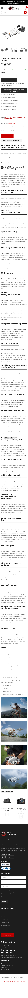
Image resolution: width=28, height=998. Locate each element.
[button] (7, 814)
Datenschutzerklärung (7, 894)
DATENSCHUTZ (23, 983)
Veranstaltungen (5, 925)
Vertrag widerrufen (8, 935)
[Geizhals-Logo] (6, 868)
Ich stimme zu (6, 897)
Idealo (2, 128)
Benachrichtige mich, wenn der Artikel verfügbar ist (14, 90)
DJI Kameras (16, 126)
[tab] (7, 136)
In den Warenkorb (9, 80)
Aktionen (3, 913)
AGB (4, 981)
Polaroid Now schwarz (7, 808)
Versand (3, 916)
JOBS (7, 981)
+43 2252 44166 (5, 969)
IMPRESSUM (23, 981)
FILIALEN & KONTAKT (14, 981)
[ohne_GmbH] (9, 834)
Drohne (21, 126)
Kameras (10, 126)
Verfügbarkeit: (5, 69)
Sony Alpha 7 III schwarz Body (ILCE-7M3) (21, 810)
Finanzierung (4, 919)
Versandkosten (11, 123)
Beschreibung (7, 136)
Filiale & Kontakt (5, 922)
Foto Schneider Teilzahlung (11, 140)
